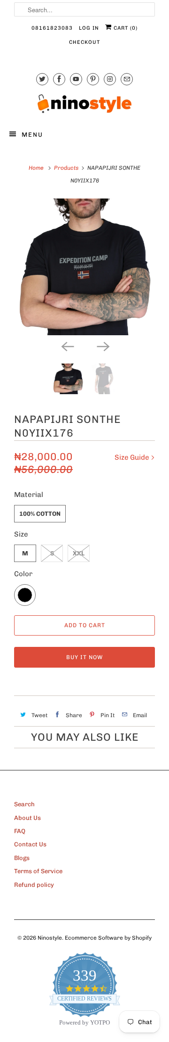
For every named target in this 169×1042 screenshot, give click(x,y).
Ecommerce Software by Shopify (108, 937)
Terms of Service (38, 871)
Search (24, 804)
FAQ (19, 831)
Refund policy (34, 884)
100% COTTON (40, 513)
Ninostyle (50, 937)
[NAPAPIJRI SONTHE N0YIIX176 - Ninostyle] (84, 266)
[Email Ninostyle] (127, 79)
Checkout (84, 42)
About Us (27, 817)
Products (66, 168)
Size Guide (133, 457)
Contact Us (30, 844)
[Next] (102, 345)
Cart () (125, 28)
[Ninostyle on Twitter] (42, 79)
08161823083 (52, 28)
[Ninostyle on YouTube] (76, 79)
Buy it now (84, 657)
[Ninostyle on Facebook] (59, 79)
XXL (78, 553)
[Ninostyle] (84, 103)
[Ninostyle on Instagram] (110, 79)
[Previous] (66, 345)
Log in (89, 28)
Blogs (22, 857)
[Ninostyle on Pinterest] (93, 79)
